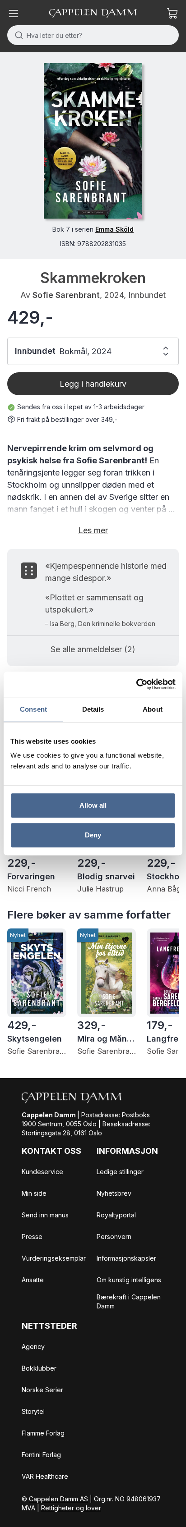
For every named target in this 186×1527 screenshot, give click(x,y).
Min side (34, 1193)
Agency (33, 1346)
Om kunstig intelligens (129, 1280)
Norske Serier (42, 1390)
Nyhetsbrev (114, 1193)
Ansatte (33, 1280)
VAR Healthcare (45, 1476)
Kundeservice (42, 1171)
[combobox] (93, 35)
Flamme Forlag (43, 1433)
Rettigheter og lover (71, 1508)
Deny (93, 835)
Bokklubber (39, 1368)
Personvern (114, 1236)
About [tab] (153, 709)
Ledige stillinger (120, 1171)
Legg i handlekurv (93, 384)
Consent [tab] (33, 709)
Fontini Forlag (41, 1454)
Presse (32, 1236)
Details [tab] (93, 709)
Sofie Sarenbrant (66, 295)
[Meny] (13, 13)
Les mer (93, 530)
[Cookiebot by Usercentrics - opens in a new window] (136, 684)
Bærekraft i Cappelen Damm (129, 1301)
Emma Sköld (114, 229)
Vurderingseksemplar (54, 1258)
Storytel (33, 1411)
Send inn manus (45, 1215)
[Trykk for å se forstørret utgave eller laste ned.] (93, 141)
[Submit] (17, 35)
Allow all (93, 805)
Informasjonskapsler (126, 1258)
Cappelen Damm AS (58, 1499)
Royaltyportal (116, 1215)
